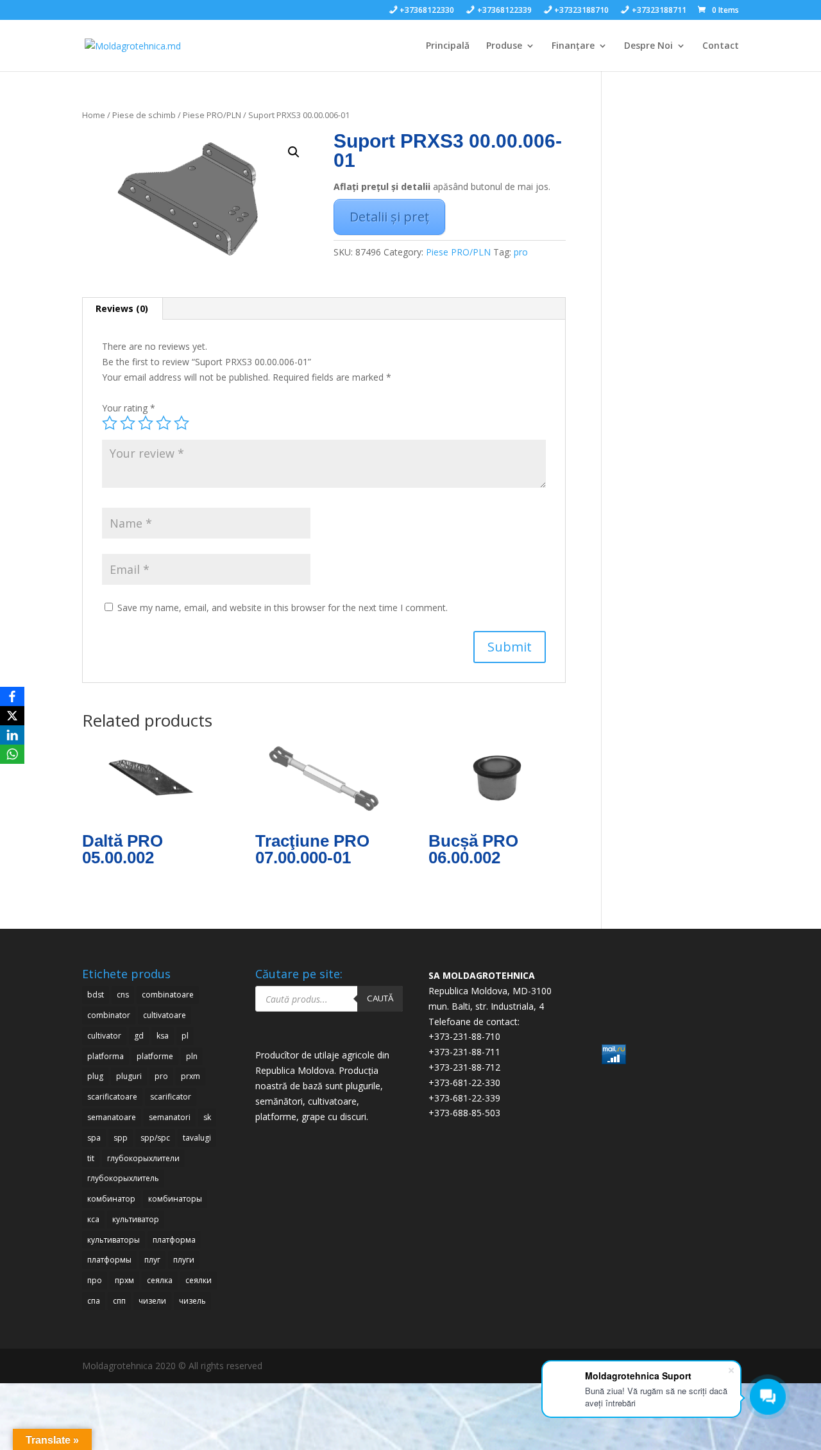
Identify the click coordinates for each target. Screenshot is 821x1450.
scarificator (170, 1096)
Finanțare (573, 46)
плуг (152, 1259)
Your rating (128, 408)
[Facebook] (12, 696)
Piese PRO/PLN (212, 115)
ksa (163, 1035)
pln (192, 1056)
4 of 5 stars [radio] (163, 423)
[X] (12, 715)
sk (207, 1117)
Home (93, 115)
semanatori (169, 1117)
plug (95, 1076)
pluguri (129, 1076)
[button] (293, 152)
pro (521, 252)
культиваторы (113, 1239)
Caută (380, 998)
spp (121, 1137)
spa (94, 1137)
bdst (95, 994)
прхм (124, 1280)
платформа (174, 1239)
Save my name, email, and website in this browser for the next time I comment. (282, 607)
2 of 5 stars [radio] (127, 423)
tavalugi (197, 1137)
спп (119, 1300)
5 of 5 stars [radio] (181, 423)
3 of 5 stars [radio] (145, 423)
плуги (183, 1259)
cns (123, 994)
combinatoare (168, 994)
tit (90, 1158)
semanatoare (111, 1117)
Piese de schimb (144, 115)
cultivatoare (164, 1015)
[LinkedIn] (12, 735)
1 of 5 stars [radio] (109, 423)
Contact (720, 46)
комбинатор (111, 1198)
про (94, 1280)
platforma (105, 1056)
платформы (109, 1259)
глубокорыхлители (143, 1158)
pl (185, 1035)
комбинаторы (175, 1198)
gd (139, 1035)
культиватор (135, 1219)
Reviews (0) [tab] (122, 308)
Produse (504, 46)
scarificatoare (112, 1096)
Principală (448, 46)
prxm (190, 1076)
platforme (155, 1056)
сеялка (160, 1280)
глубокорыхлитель (123, 1178)
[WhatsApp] (12, 754)
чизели (152, 1300)
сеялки (198, 1280)
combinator (108, 1015)
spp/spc (155, 1137)
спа (93, 1300)
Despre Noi (648, 46)
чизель (192, 1300)
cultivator (104, 1035)
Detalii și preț (389, 216)
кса (93, 1219)
